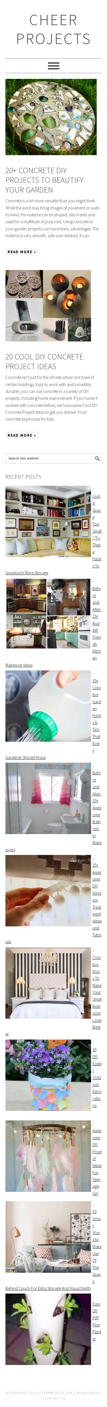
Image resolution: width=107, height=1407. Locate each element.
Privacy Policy (88, 1393)
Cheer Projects (53, 29)
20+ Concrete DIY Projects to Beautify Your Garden (44, 180)
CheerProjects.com (54, 1393)
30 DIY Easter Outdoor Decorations (97, 1077)
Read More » (22, 251)
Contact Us (55, 1398)
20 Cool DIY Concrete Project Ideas (44, 361)
